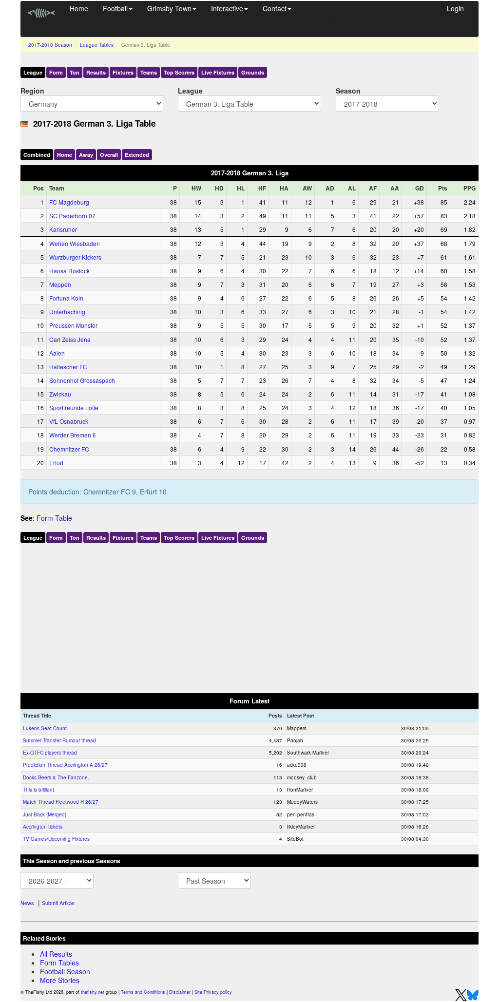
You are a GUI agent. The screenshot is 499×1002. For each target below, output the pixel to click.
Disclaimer (180, 992)
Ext (137, 154)
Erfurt (56, 462)
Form (56, 72)
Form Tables (59, 962)
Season (348, 90)
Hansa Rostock (69, 270)
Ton (74, 72)
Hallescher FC (68, 366)
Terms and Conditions (143, 992)
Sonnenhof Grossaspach (82, 380)
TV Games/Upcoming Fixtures (56, 838)
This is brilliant (38, 789)
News (27, 903)
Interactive (227, 8)
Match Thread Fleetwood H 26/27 (60, 801)
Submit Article (58, 903)
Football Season (65, 971)
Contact (275, 8)
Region (32, 90)
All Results (56, 954)
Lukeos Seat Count (45, 728)
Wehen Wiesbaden (74, 243)
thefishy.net (92, 992)
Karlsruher (63, 229)
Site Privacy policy (213, 992)
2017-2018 (50, 44)
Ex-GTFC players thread (50, 752)
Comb (36, 154)
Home (79, 8)
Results (96, 72)
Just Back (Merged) (44, 814)
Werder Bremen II (72, 435)
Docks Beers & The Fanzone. (56, 777)
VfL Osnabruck (68, 421)
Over (109, 154)
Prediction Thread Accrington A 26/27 (65, 764)
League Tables (97, 44)
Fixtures (123, 72)
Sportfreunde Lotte (73, 407)
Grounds (252, 72)
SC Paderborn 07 (72, 215)
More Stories (59, 980)
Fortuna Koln (66, 298)
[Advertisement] (249, 616)
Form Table (54, 518)
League (32, 72)
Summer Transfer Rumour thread (59, 740)
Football (115, 8)
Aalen (57, 353)
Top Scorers (179, 72)
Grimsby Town (169, 8)
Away (86, 154)
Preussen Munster (73, 325)
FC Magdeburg (69, 202)
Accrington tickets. (43, 826)
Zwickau (60, 394)
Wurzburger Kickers (75, 257)
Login (455, 8)
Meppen (60, 284)
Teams (148, 72)
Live (217, 72)
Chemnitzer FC (69, 449)
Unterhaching (67, 311)
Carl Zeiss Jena (70, 339)
